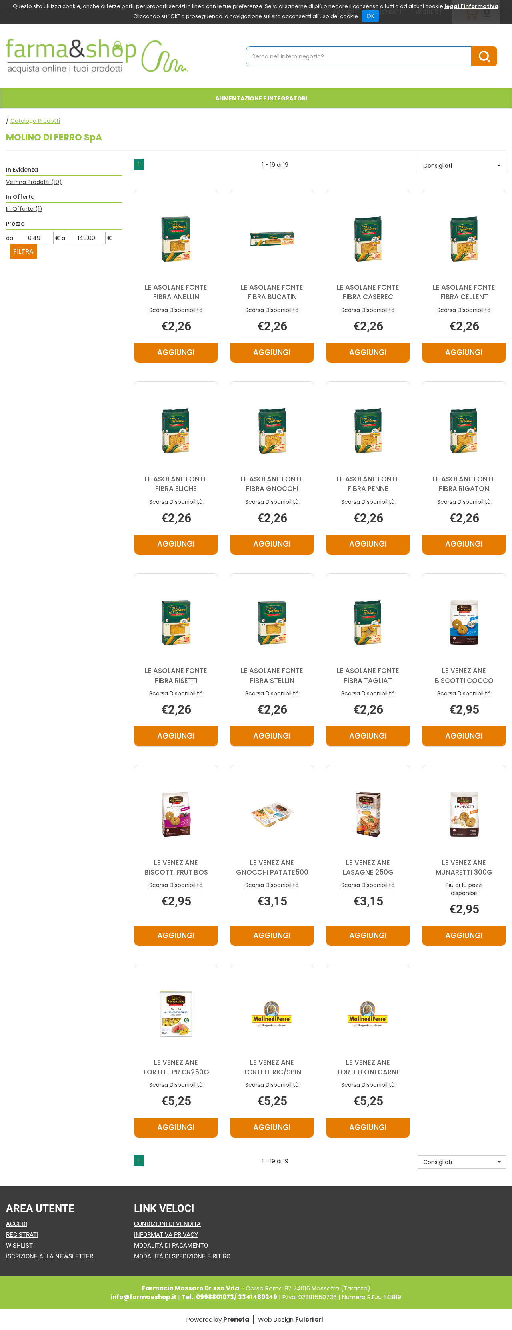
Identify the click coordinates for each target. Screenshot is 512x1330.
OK (370, 16)
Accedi (16, 1224)
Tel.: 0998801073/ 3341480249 (229, 1297)
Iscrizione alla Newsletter (49, 1256)
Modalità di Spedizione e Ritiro (182, 1256)
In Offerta (24, 209)
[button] (462, 165)
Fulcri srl (309, 1319)
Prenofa (236, 1319)
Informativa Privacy (166, 1234)
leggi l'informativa (471, 6)
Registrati (22, 1234)
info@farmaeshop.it (143, 1297)
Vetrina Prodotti (34, 182)
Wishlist (19, 1245)
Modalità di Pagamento (171, 1245)
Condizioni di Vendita (167, 1224)
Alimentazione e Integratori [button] (261, 98)
